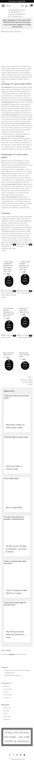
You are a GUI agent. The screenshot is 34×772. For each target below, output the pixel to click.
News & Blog (8, 695)
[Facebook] (9, 754)
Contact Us (7, 697)
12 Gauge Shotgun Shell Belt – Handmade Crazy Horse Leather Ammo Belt (24, 265)
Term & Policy (8, 689)
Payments (7, 719)
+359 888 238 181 (9, 673)
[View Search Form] (23, 6)
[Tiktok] (20, 754)
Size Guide (7, 716)
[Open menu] (3, 6)
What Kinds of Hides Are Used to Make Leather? (26, 381)
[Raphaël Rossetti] (12, 6)
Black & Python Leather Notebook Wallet (24, 354)
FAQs (5, 713)
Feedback (7, 710)
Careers (6, 692)
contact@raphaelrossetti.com (13, 675)
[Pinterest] (24, 754)
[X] (13, 754)
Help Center (7, 708)
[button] (25, 365)
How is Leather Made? (14, 507)
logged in (12, 654)
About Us (7, 686)
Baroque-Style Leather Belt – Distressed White (24, 310)
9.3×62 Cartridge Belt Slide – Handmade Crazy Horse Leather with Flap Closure (8, 312)
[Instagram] (17, 754)
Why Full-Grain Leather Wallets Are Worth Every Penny (15, 634)
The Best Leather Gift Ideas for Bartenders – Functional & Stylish (16, 549)
